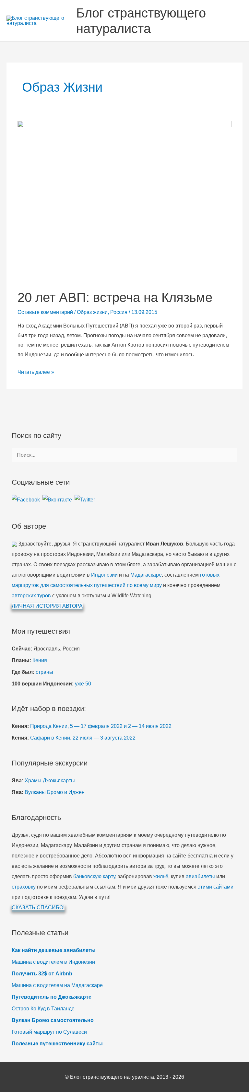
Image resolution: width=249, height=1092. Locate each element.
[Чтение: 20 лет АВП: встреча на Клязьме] (124, 200)
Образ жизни (92, 312)
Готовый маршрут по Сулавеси (49, 1032)
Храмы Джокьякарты (50, 780)
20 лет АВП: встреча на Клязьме (115, 297)
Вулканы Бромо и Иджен (55, 792)
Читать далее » (36, 373)
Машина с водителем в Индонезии (53, 962)
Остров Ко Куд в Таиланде (43, 1008)
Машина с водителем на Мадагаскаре (57, 985)
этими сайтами (215, 887)
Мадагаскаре (146, 575)
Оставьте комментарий (45, 312)
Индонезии (104, 575)
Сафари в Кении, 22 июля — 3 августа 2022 (83, 738)
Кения (39, 660)
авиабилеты (200, 876)
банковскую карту (94, 876)
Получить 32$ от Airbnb (42, 973)
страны (44, 672)
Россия (118, 312)
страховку (24, 887)
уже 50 (83, 683)
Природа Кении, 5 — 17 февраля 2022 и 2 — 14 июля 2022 (101, 726)
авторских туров (31, 595)
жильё (160, 876)
